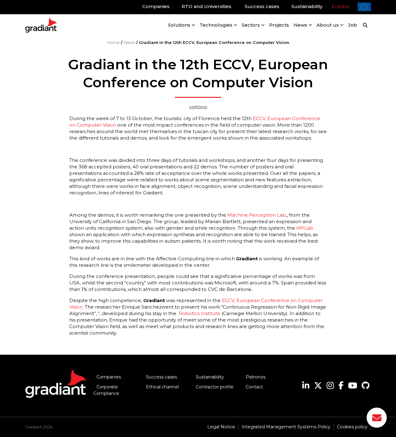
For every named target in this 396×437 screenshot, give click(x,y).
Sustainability (210, 377)
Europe (340, 6)
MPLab (304, 228)
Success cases (161, 377)
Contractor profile (215, 387)
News (129, 42)
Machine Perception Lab (256, 215)
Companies (109, 377)
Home (113, 42)
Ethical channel (162, 387)
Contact (254, 387)
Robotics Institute (199, 313)
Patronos (255, 377)
